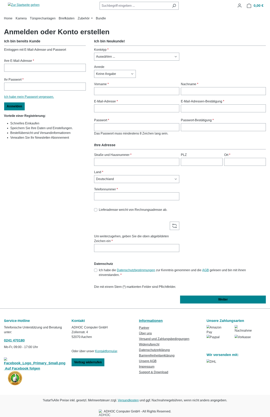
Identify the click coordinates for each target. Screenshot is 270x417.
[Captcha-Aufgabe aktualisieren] (174, 226)
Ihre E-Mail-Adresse (19, 60)
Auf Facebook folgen (22, 368)
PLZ (184, 154)
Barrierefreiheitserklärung (157, 355)
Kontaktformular (106, 351)
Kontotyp (101, 49)
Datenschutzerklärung (154, 350)
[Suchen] (174, 6)
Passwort (101, 120)
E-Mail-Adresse (106, 101)
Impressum (146, 366)
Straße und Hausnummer (112, 154)
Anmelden (14, 106)
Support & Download (153, 372)
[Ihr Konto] (239, 6)
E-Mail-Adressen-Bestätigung (202, 101)
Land (98, 172)
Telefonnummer (106, 189)
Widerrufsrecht (149, 344)
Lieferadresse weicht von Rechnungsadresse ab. (133, 209)
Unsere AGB (148, 361)
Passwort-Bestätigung (197, 120)
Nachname (189, 84)
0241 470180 (14, 340)
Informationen (151, 321)
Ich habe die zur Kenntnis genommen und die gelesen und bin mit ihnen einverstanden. (172, 272)
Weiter (223, 299)
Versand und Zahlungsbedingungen (164, 339)
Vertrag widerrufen (88, 362)
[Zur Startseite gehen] (23, 4)
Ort (227, 154)
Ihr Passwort (14, 79)
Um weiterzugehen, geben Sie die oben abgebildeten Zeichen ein (131, 239)
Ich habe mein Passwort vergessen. (29, 96)
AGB (205, 270)
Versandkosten (128, 400)
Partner (144, 327)
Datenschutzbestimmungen (136, 270)
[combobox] (135, 6)
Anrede (99, 67)
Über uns (145, 333)
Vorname (101, 84)
